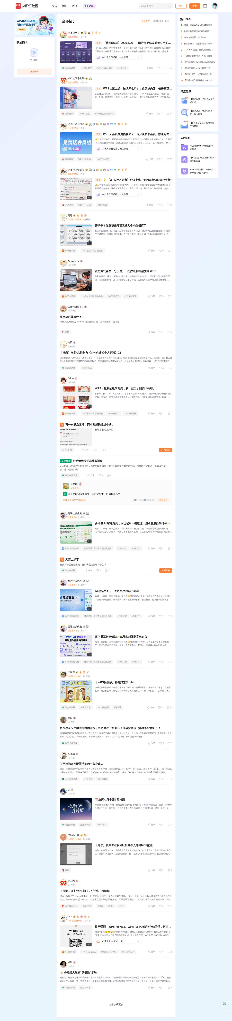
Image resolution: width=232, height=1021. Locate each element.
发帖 (194, 5)
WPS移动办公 (71, 906)
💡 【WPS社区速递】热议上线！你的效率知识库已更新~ (137, 179)
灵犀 (67, 332)
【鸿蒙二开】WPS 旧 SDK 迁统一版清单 (85, 890)
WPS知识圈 (70, 250)
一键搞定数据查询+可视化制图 (198, 56)
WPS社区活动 (84, 159)
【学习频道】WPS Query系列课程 (199, 62)
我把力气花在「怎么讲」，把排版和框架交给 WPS (125, 271)
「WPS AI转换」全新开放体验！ (198, 49)
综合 (54, 6)
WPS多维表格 (71, 475)
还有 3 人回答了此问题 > (74, 500)
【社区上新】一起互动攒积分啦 (198, 74)
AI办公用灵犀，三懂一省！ (196, 37)
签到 (181, 5)
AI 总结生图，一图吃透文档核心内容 (117, 591)
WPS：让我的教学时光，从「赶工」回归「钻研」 (125, 388)
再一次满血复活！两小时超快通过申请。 (89, 424)
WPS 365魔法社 (72, 548)
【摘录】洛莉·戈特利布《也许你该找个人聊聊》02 (90, 352)
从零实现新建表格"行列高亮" (197, 31)
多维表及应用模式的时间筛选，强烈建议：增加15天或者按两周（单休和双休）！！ (110, 728)
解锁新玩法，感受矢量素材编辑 (198, 43)
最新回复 (157, 21)
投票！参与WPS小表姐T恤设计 (198, 25)
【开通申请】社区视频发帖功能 (198, 80)
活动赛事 (69, 113)
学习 (64, 6)
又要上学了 (72, 559)
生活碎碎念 (85, 825)
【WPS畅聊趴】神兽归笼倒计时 (114, 682)
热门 (167, 21)
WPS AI (68, 450)
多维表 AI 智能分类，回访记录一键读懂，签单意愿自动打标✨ (132, 523)
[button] (194, 6)
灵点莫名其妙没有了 (72, 316)
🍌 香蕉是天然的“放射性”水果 (78, 972)
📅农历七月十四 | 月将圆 (110, 799)
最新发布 (145, 21)
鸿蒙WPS (87, 906)
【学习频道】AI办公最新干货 (197, 68)
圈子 (75, 6)
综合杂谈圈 (70, 68)
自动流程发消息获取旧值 (88, 460)
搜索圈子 (34, 71)
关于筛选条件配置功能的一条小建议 (81, 763)
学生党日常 (85, 707)
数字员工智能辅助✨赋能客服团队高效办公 (121, 636)
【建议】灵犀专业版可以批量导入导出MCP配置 (124, 845)
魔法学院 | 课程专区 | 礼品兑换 (97, 548)
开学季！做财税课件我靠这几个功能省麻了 (121, 225)
